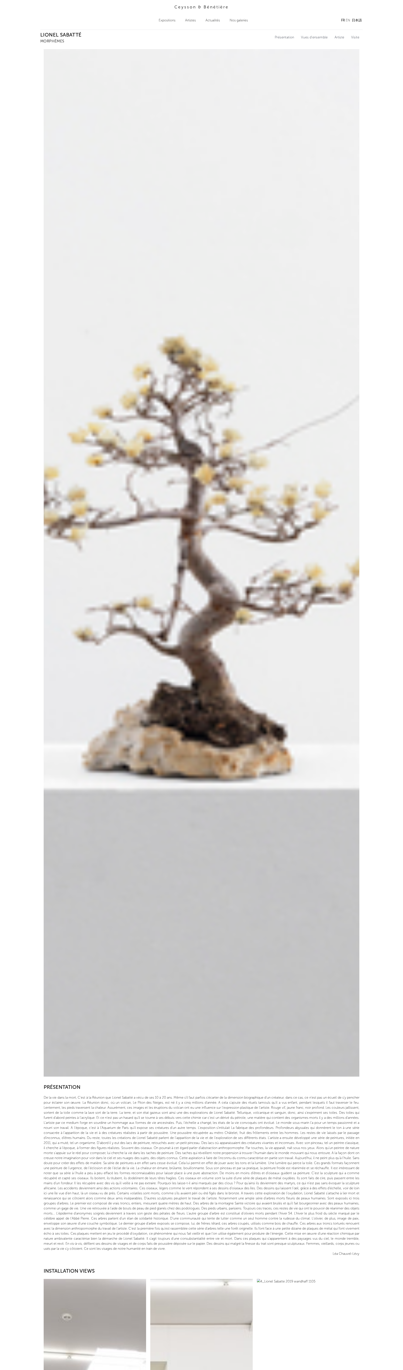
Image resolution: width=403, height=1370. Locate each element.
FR (343, 20)
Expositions (167, 20)
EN (348, 20)
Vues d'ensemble (314, 37)
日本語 (357, 20)
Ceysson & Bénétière (201, 7)
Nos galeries (239, 20)
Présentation (284, 37)
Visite (355, 37)
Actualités (212, 20)
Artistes (190, 20)
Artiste (339, 37)
